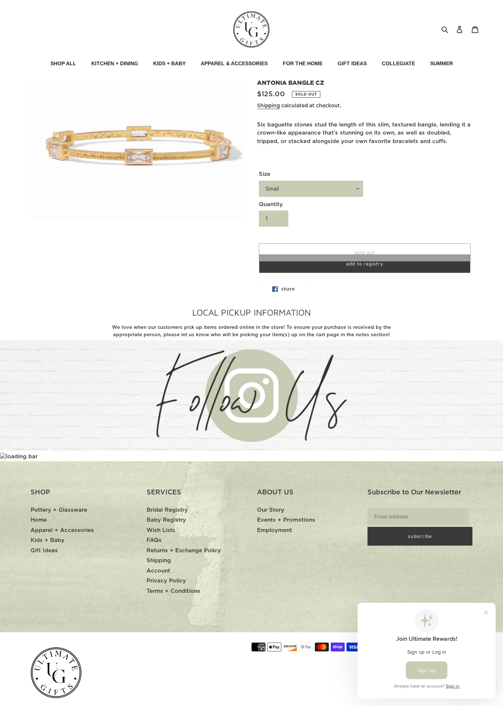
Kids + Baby (47, 540)
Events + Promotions (286, 520)
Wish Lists (161, 530)
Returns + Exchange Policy (184, 550)
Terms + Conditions (173, 591)
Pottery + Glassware (59, 510)
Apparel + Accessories (62, 530)
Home (39, 520)
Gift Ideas (44, 550)
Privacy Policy (166, 581)
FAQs (154, 540)
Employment (274, 530)
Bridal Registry (167, 510)
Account (158, 571)
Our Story (270, 510)
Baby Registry (166, 520)
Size (264, 174)
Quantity (271, 204)
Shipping (268, 105)
